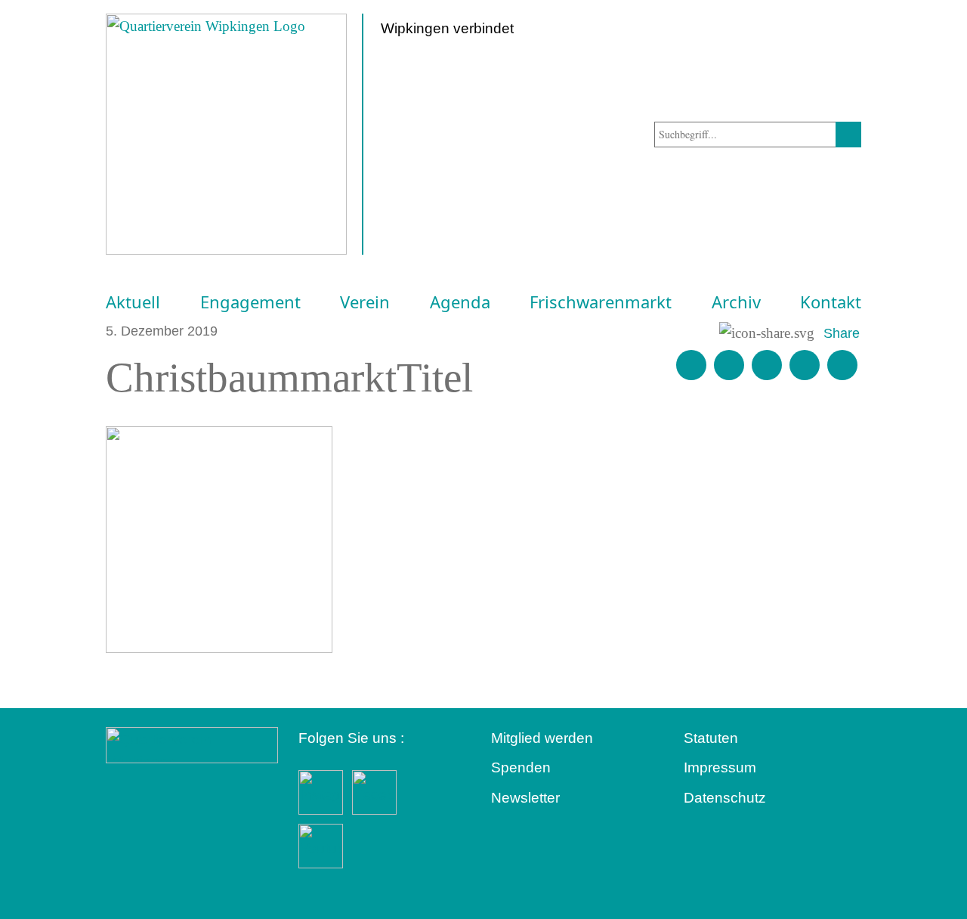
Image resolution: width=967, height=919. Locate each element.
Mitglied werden (542, 738)
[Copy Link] (842, 365)
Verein (365, 302)
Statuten (711, 738)
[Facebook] (729, 365)
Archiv (736, 302)
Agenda (460, 302)
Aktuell (133, 302)
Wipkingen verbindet (447, 28)
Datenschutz (725, 798)
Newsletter (525, 798)
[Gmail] (691, 365)
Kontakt (830, 302)
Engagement (250, 302)
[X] (767, 365)
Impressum (720, 767)
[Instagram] (804, 365)
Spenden (521, 767)
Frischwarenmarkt (601, 302)
